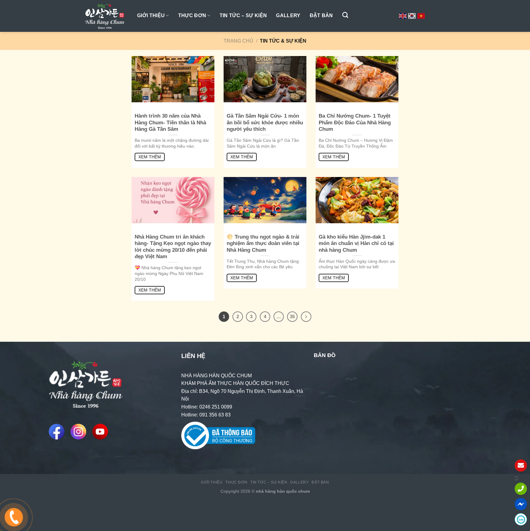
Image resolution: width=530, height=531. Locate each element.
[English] (403, 15)
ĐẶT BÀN (321, 15)
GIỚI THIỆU (151, 15)
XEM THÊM (149, 156)
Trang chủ (238, 40)
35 (292, 316)
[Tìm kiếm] (345, 14)
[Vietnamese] (421, 15)
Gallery (288, 15)
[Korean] (412, 15)
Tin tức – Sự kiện (243, 15)
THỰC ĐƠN (192, 15)
